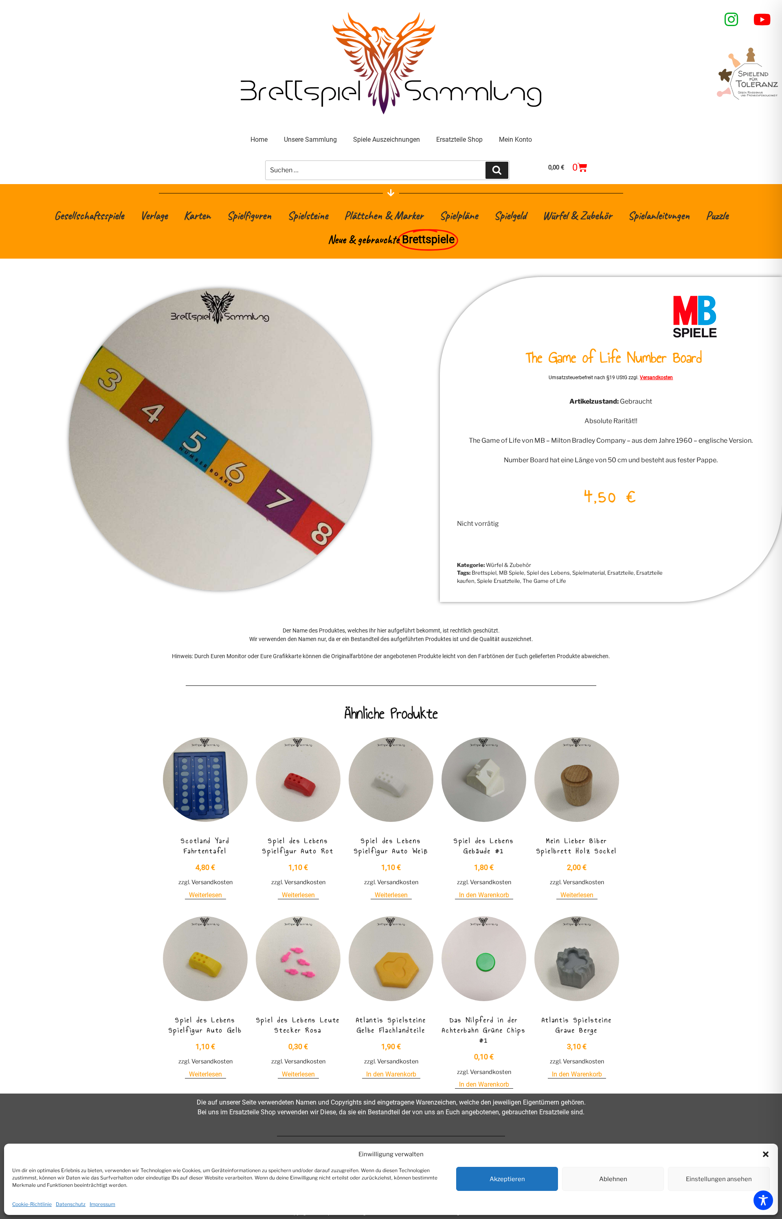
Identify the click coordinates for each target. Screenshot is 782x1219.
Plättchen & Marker (383, 215)
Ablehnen (613, 1179)
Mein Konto (515, 139)
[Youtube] (762, 19)
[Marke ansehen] (694, 336)
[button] (766, 1154)
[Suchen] (496, 170)
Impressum (102, 1204)
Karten (197, 215)
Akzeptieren (507, 1179)
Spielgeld (510, 215)
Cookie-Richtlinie (32, 1204)
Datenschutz (71, 1204)
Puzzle (717, 215)
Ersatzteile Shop (459, 139)
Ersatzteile (620, 572)
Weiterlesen (205, 895)
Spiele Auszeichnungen (386, 139)
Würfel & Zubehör (577, 215)
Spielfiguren (249, 215)
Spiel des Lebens (548, 572)
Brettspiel (484, 572)
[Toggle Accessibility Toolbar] (763, 1200)
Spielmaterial (588, 572)
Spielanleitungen (659, 215)
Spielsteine (308, 215)
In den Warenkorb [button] (484, 895)
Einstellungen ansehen (719, 1179)
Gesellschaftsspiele (89, 215)
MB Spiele (511, 572)
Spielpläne (458, 215)
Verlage (153, 215)
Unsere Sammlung (310, 139)
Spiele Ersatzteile (498, 581)
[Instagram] (731, 19)
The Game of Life (544, 581)
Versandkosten (656, 377)
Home (259, 139)
